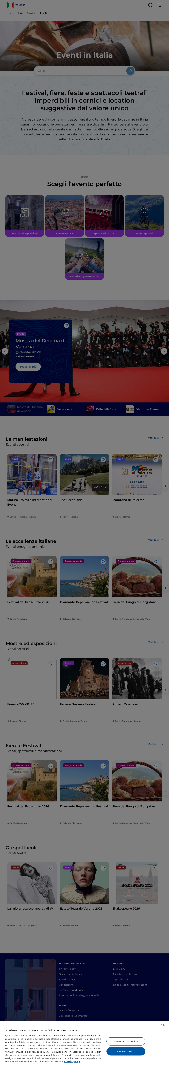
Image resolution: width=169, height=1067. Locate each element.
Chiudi (164, 1025)
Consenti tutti (125, 1051)
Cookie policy (72, 1061)
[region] (84, 1044)
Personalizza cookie (126, 1041)
